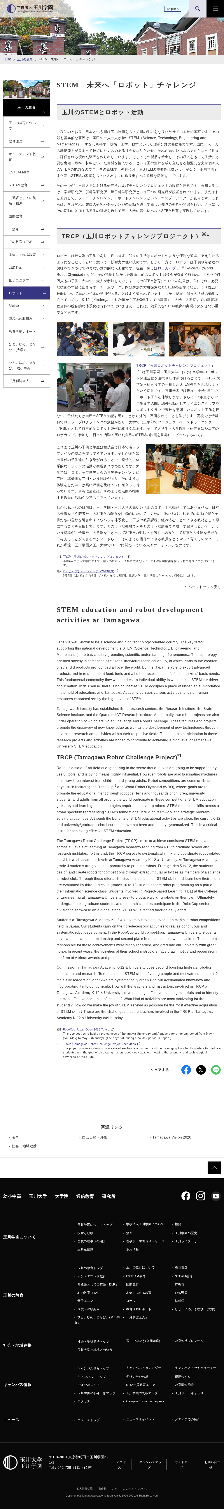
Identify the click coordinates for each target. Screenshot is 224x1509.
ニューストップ (88, 1420)
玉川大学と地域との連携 (94, 1350)
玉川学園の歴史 (186, 1233)
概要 (178, 1224)
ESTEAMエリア (88, 1385)
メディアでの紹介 (187, 1419)
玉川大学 (38, 1196)
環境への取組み (88, 1309)
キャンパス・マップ (91, 1376)
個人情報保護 (85, 1488)
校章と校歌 (85, 1233)
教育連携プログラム (189, 1341)
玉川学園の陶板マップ (142, 1393)
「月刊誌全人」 (137, 1317)
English (173, 8)
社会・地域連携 (24, 1146)
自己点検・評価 (94, 1137)
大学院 (61, 1196)
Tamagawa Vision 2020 (171, 1137)
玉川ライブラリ (186, 1241)
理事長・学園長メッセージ (145, 1241)
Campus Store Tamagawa (145, 1401)
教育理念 (181, 1267)
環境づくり (183, 1376)
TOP (7, 59)
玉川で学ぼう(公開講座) (143, 1341)
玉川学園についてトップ (94, 1224)
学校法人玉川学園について (145, 1224)
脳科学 (180, 1301)
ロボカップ (167, 268)
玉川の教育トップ (90, 1268)
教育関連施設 (184, 1385)
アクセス (83, 1401)
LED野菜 (181, 1292)
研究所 (109, 1196)
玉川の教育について (140, 1267)
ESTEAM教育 (136, 1276)
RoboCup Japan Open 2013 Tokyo (86, 1029)
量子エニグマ (86, 1301)
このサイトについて (135, 1488)
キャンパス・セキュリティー (195, 1367)
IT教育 (179, 1284)
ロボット (132, 1301)
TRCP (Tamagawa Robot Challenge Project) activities (99, 1044)
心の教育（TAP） (90, 1292)
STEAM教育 (183, 1276)
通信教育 (85, 1196)
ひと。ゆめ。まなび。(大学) (195, 1309)
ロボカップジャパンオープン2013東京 (88, 571)
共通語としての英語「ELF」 (97, 1284)
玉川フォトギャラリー (191, 1393)
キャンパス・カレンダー (143, 1367)
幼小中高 (12, 1196)
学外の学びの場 (137, 1376)
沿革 (15, 1137)
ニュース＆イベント (140, 1419)
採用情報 (132, 1249)
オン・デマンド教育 (91, 1276)
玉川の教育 (25, 59)
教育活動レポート (139, 1309)
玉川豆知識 (85, 1249)
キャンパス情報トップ (93, 1368)
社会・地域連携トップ (93, 1341)
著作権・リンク (108, 1488)
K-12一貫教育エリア (141, 1385)
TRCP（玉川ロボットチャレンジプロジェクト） (95, 556)
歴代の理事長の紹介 (91, 1241)
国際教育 (132, 1284)
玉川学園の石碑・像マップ (96, 1393)
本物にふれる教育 (139, 1292)
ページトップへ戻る (204, 587)
